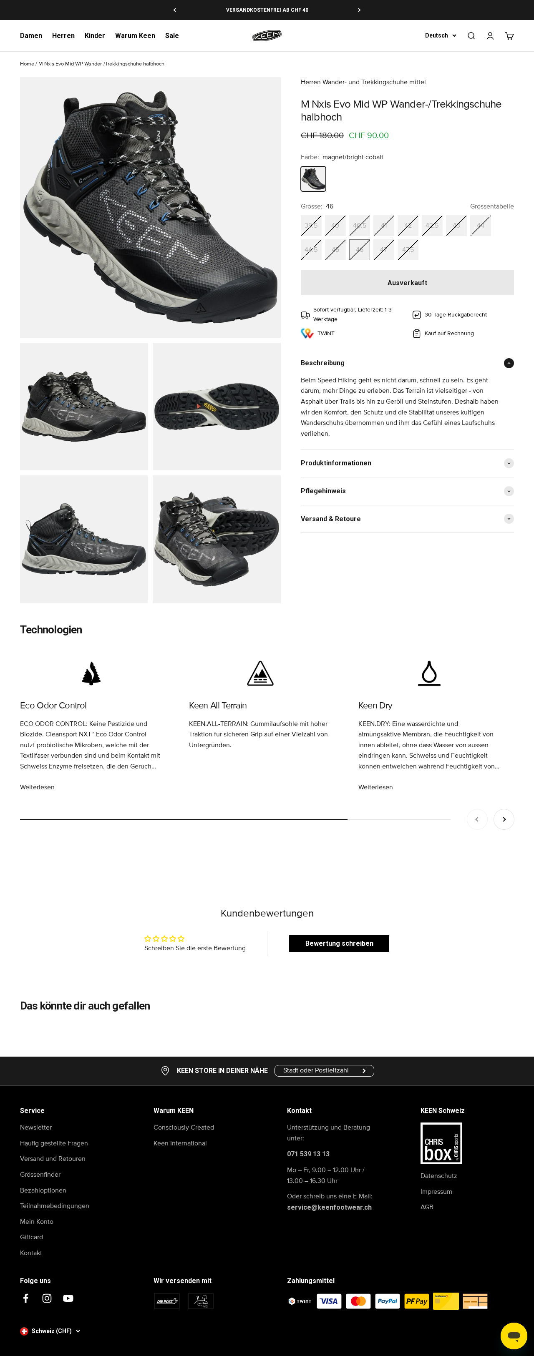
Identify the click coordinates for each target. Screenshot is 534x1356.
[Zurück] (174, 10)
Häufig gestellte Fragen (54, 1143)
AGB (427, 1207)
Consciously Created (184, 1127)
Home (27, 64)
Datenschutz (439, 1176)
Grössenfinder (40, 1174)
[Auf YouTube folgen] (68, 1298)
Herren (63, 36)
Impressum (436, 1191)
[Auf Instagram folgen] (47, 1298)
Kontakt (31, 1253)
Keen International (180, 1143)
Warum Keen (135, 36)
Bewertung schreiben (339, 943)
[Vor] (359, 10)
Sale (172, 36)
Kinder (95, 36)
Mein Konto (36, 1221)
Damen (31, 36)
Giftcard (31, 1237)
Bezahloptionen (43, 1190)
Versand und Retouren (53, 1158)
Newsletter (36, 1127)
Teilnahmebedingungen (54, 1206)
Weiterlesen (37, 787)
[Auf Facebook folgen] (25, 1298)
